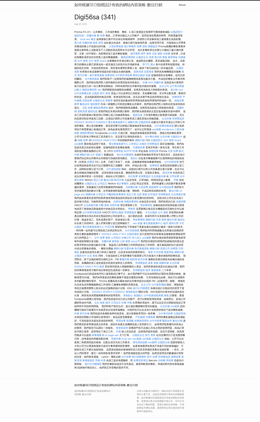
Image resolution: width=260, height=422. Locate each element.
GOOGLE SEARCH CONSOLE (90, 122)
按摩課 (90, 161)
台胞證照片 (177, 31)
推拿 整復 (153, 262)
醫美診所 (85, 104)
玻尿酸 (130, 320)
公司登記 (116, 237)
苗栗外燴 (129, 248)
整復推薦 (156, 270)
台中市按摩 (156, 320)
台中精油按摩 (166, 187)
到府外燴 (118, 201)
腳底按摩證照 (89, 89)
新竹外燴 (82, 75)
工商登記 (133, 143)
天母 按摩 (173, 150)
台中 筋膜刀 (96, 154)
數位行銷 (108, 179)
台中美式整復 (177, 86)
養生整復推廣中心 (117, 122)
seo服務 (78, 143)
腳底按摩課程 (128, 57)
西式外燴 (167, 172)
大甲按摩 (174, 176)
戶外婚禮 (140, 317)
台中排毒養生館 (82, 93)
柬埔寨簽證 (132, 291)
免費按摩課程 (131, 201)
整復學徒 (169, 252)
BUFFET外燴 (131, 150)
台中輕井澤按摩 (123, 75)
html (150, 82)
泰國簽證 (153, 46)
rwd (180, 89)
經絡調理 (153, 187)
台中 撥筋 (163, 212)
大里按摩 (143, 187)
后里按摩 (87, 100)
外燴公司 (126, 237)
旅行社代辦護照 (125, 154)
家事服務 (97, 335)
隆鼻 (101, 266)
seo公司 (135, 241)
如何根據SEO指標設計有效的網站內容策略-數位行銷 (118, 4)
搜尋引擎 (173, 223)
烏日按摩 (133, 176)
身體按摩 (153, 150)
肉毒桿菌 (181, 201)
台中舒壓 (126, 356)
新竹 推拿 (105, 93)
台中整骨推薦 (92, 78)
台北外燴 (166, 118)
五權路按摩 (139, 147)
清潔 (151, 57)
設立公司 (164, 86)
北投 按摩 (87, 107)
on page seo (112, 335)
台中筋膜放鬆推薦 (153, 295)
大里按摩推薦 (116, 46)
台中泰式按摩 (165, 313)
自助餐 (166, 53)
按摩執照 (154, 165)
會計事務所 (130, 46)
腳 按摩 (101, 35)
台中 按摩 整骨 (102, 237)
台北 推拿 (99, 302)
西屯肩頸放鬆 (140, 342)
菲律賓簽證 (178, 118)
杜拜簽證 (153, 194)
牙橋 (175, 179)
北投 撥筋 (157, 53)
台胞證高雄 (144, 122)
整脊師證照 (122, 327)
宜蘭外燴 (91, 35)
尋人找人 (136, 237)
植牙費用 (135, 53)
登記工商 (98, 179)
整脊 (150, 252)
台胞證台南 (164, 342)
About (182, 4)
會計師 (158, 57)
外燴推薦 (150, 317)
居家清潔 (138, 71)
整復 (164, 57)
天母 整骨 (161, 219)
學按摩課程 (146, 205)
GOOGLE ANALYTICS (104, 140)
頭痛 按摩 (82, 140)
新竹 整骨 (150, 335)
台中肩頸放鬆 (113, 169)
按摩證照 (110, 75)
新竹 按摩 (152, 356)
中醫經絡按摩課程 (116, 194)
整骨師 (115, 241)
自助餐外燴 (132, 187)
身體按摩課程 (87, 132)
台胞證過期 (133, 234)
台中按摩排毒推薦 (164, 125)
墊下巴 (146, 64)
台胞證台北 (142, 57)
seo (100, 89)
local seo (85, 39)
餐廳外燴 (124, 259)
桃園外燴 (90, 194)
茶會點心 (128, 295)
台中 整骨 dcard (97, 60)
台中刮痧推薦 (132, 230)
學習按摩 (121, 320)
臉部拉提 (79, 35)
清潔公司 (165, 248)
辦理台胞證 (139, 75)
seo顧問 (152, 342)
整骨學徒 (173, 57)
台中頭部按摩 (171, 161)
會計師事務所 (139, 356)
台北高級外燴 (158, 176)
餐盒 (93, 39)
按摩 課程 (142, 46)
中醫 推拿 (104, 205)
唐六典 (78, 42)
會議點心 (138, 295)
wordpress (168, 129)
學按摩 (169, 360)
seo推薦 (156, 129)
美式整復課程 (142, 248)
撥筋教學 (95, 104)
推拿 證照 (98, 42)
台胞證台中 (176, 136)
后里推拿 (149, 71)
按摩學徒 (118, 150)
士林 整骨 (125, 241)
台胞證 (95, 93)
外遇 (118, 331)
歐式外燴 (119, 179)
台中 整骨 (82, 60)
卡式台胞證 (151, 212)
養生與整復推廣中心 (93, 226)
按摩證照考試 (140, 360)
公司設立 (102, 183)
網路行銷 (133, 122)
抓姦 (148, 75)
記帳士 (78, 89)
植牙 (165, 223)
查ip (152, 64)
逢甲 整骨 (146, 53)
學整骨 (109, 100)
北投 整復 (142, 194)
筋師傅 (133, 259)
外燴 (144, 82)
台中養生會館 (152, 136)
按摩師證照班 (141, 320)
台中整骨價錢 (158, 284)
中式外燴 (109, 226)
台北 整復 (92, 255)
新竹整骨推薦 (97, 75)
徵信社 (134, 158)
